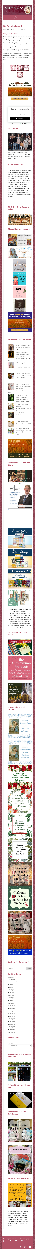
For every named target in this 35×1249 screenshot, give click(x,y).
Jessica (7, 29)
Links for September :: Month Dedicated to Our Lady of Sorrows (22, 354)
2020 (11, 998)
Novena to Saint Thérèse (23, 345)
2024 (11, 987)
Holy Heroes (25, 625)
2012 (12, 1019)
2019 (11, 1000)
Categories (11, 1043)
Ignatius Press (23, 615)
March (13, 979)
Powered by (15, 123)
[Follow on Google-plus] (30, 1247)
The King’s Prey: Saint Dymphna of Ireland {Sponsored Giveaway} (22, 397)
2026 (11, 977)
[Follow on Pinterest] (21, 1247)
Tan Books (22, 623)
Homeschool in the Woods (16, 619)
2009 (12, 1027)
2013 (12, 1016)
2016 (12, 1008)
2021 (11, 995)
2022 (11, 992)
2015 (12, 1011)
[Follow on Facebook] (16, 1247)
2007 (12, 1032)
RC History (20, 628)
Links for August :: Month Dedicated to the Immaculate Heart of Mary (23, 365)
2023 (11, 990)
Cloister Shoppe (25, 617)
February (14, 982)
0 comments (22, 29)
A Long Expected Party (22, 421)
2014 (12, 1013)
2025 (11, 984)
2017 (12, 1005)
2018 (11, 1003)
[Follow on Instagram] (25, 1247)
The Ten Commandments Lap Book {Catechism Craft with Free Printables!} (23, 376)
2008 (12, 1029)
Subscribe (19, 118)
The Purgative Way (16, 625)
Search (29, 968)
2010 (12, 1024)
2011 (12, 1021)
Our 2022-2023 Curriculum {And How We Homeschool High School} (23, 386)
